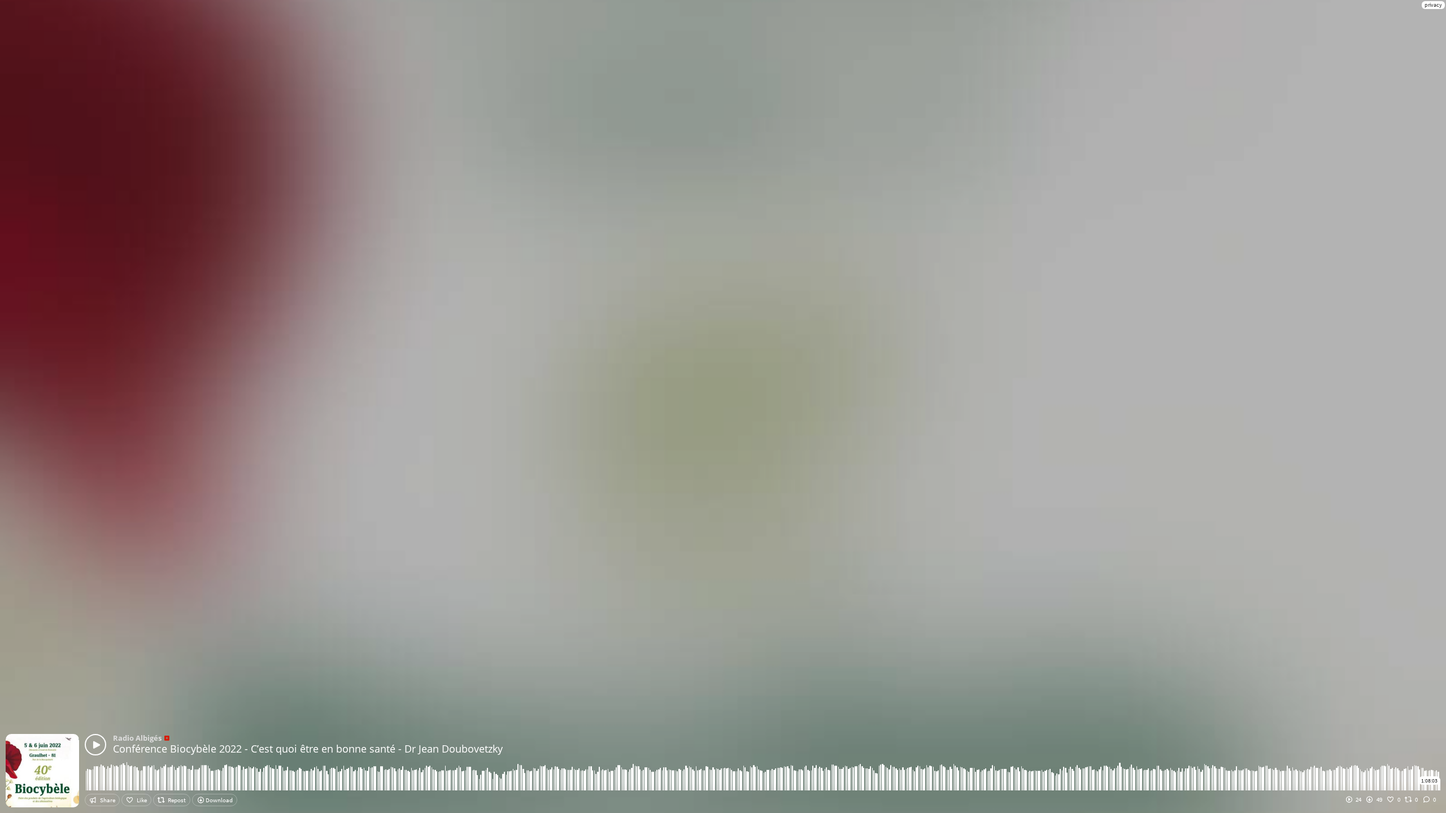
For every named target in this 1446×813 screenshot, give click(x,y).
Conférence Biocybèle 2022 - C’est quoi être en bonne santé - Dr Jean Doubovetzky (308, 748)
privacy (1433, 4)
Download (218, 800)
